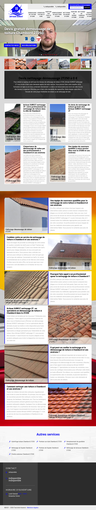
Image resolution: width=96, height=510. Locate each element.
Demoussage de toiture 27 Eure (32, 14)
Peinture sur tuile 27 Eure (48, 14)
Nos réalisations (29, 45)
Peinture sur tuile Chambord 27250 (50, 441)
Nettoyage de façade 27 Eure (66, 14)
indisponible (49, 7)
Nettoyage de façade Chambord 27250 (21, 449)
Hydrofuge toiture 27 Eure (41, 14)
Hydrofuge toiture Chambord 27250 (23, 441)
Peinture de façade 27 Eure (74, 14)
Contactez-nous (12, 45)
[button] (39, 55)
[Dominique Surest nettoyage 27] (16, 10)
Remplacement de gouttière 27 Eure (57, 14)
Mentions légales (32, 507)
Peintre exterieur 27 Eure (89, 14)
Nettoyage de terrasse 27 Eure (81, 14)
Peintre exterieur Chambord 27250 (22, 454)
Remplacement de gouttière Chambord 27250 (75, 443)
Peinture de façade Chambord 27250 (48, 449)
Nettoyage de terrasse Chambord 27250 (77, 449)
